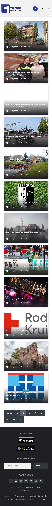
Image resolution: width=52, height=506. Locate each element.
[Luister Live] (35, 8)
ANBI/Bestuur (21, 499)
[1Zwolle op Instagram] (26, 481)
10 (7, 420)
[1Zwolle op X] (21, 481)
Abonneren (40, 465)
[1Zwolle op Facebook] (11, 481)
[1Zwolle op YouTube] (36, 481)
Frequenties (43, 496)
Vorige (9, 413)
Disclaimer (8, 496)
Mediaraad (33, 499)
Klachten (42, 499)
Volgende (17, 420)
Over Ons (9, 499)
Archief (33, 496)
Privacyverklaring (21, 496)
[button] (42, 8)
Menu (49, 15)
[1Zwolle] (11, 8)
